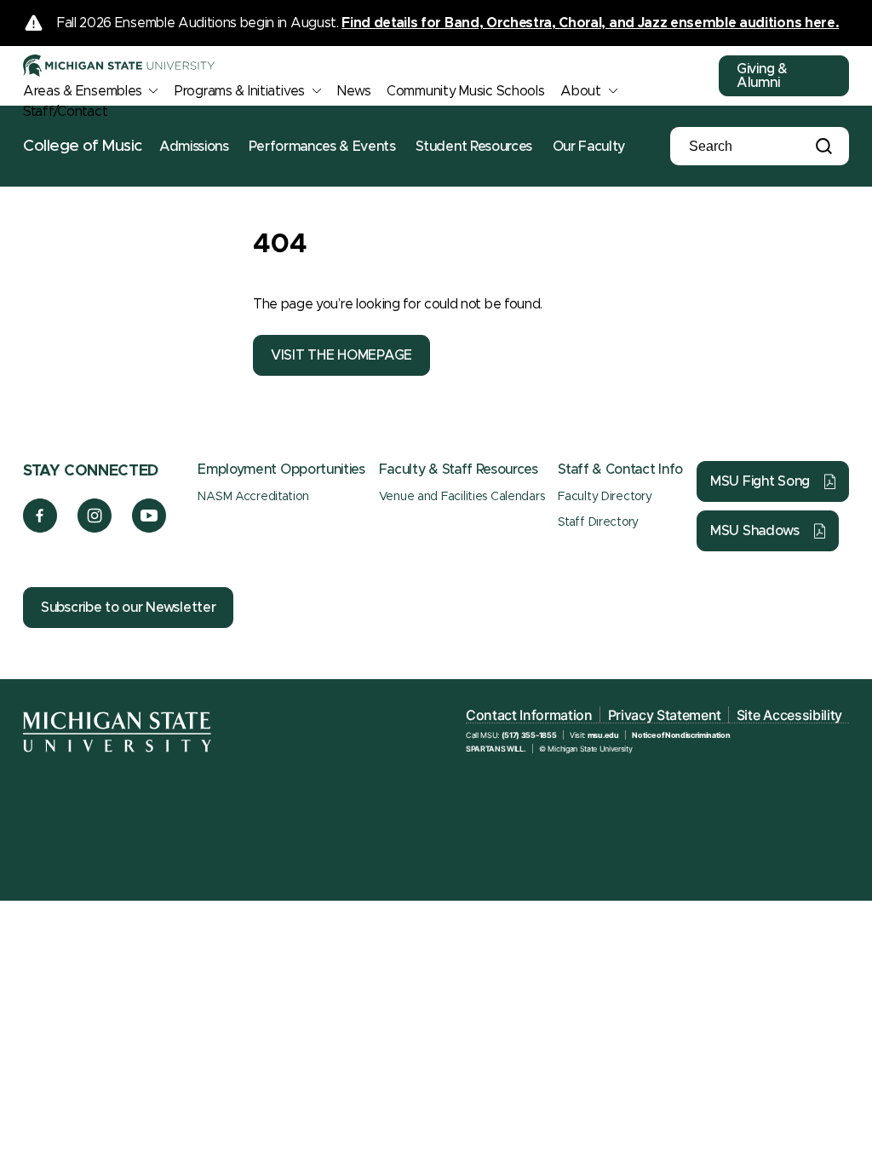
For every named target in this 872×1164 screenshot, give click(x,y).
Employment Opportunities (281, 469)
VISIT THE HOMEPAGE (341, 355)
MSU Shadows (755, 531)
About (580, 91)
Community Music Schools (466, 91)
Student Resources (474, 146)
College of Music (82, 146)
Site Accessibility (789, 714)
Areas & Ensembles (82, 91)
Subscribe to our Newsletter (128, 607)
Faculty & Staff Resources (458, 469)
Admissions (194, 146)
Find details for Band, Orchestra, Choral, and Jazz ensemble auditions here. (590, 23)
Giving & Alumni (762, 75)
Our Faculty (589, 146)
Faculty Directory (604, 497)
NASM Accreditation (253, 497)
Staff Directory (598, 522)
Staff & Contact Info (620, 469)
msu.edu (603, 735)
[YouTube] (149, 528)
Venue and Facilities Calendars (462, 497)
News (353, 91)
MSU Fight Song (760, 481)
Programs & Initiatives (240, 91)
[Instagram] (94, 528)
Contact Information (529, 714)
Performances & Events (322, 146)
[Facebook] (40, 528)
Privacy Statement (665, 714)
